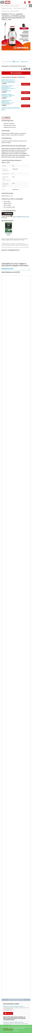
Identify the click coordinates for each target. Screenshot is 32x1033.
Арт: (4, 61)
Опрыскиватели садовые (20, 8)
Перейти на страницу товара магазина (13, 1006)
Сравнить (25, 61)
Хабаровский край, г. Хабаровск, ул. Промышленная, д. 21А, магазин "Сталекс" (8, 102)
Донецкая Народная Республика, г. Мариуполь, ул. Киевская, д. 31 (8, 95)
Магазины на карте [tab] (7, 268)
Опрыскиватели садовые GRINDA (10, 11)
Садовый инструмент (7, 8)
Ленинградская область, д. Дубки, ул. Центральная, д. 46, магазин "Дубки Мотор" (8, 81)
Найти (30, 5)
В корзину (25, 84)
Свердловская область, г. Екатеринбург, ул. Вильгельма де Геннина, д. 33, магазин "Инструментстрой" (8, 88)
